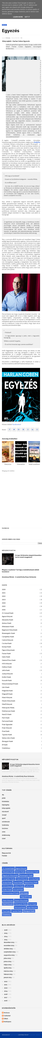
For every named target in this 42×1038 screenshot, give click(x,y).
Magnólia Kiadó (7, 690)
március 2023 (8, 971)
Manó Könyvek (7, 697)
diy (3, 794)
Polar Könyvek (7, 728)
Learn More (18, 17)
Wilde (4, 25)
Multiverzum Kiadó (8, 711)
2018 (5, 994)
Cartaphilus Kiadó (8, 636)
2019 (5, 991)
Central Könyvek (7, 640)
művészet (5, 811)
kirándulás (5, 801)
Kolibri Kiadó (6, 677)
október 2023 (8, 948)
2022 (3, 596)
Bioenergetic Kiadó (8, 633)
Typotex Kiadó (7, 734)
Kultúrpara (7, 1021)
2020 (3, 589)
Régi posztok (6, 853)
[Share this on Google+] (19, 430)
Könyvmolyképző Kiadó (10, 684)
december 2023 (9, 942)
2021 (3, 593)
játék (3, 798)
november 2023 (9, 945)
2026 (3, 610)
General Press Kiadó (9, 660)
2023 (3, 599)
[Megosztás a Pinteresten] (37, 430)
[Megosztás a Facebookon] (10, 430)
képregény (5, 805)
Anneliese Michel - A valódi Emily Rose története (18, 776)
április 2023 (7, 968)
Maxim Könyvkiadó (8, 701)
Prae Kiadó (5, 731)
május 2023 (7, 964)
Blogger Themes (34, 1034)
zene (3, 832)
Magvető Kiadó (7, 694)
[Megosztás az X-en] (14, 430)
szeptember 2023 (9, 952)
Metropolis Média (8, 707)
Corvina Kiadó (7, 643)
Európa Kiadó (6, 647)
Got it (27, 17)
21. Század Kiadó (7, 613)
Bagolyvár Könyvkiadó (9, 630)
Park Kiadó (5, 718)
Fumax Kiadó (6, 653)
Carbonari (7, 1015)
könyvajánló (6, 808)
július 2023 (7, 958)
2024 (3, 603)
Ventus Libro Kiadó (8, 738)
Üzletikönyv (6, 748)
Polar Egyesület (7, 724)
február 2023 (8, 974)
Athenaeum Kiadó (8, 626)
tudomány (5, 825)
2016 (5, 1000)
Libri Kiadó (5, 687)
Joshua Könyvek (7, 674)
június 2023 (7, 961)
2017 (5, 997)
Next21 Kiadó (6, 714)
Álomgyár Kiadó (7, 741)
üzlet (3, 838)
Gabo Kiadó (6, 657)
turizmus (5, 828)
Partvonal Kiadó (7, 721)
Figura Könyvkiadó (8, 650)
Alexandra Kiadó (7, 620)
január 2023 (8, 977)
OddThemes (14, 1034)
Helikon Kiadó (7, 667)
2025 (3, 606)
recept (4, 815)
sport (3, 818)
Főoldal (4, 855)
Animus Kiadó (6, 623)
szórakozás (6, 821)
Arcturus (8, 38)
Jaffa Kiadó (6, 670)
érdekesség (6, 835)
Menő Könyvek (7, 704)
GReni (6, 1018)
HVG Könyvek (7, 663)
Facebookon (16, 424)
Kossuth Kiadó (7, 680)
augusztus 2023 (9, 955)
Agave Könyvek (7, 616)
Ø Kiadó (5, 745)
